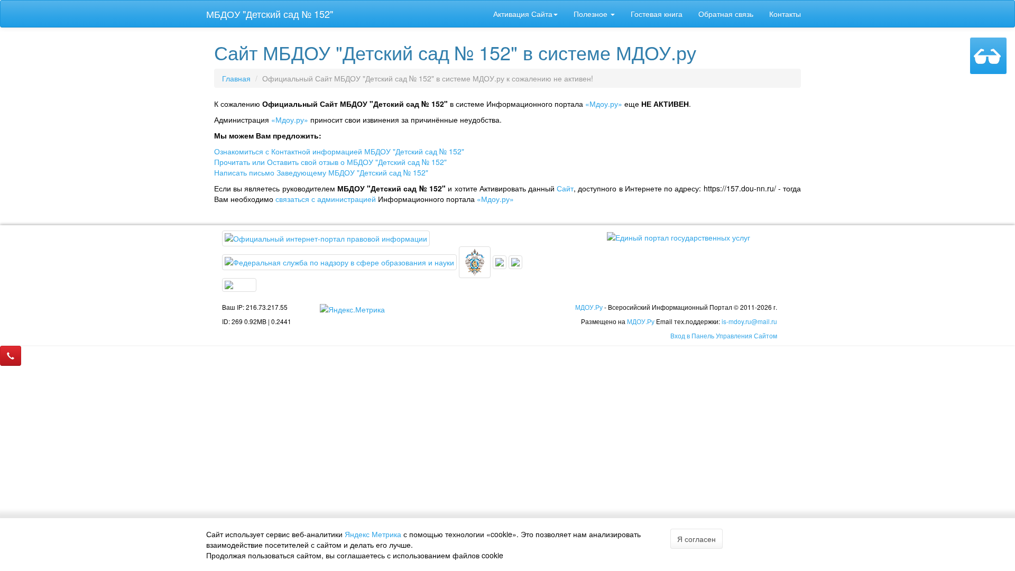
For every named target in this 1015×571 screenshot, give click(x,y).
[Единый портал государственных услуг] (678, 236)
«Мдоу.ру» (603, 103)
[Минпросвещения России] (476, 261)
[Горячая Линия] (10, 356)
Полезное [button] (592, 13)
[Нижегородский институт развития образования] (515, 261)
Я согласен (696, 538)
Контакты (785, 13)
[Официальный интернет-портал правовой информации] (326, 237)
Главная (236, 78)
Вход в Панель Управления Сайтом (723, 335)
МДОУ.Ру (589, 306)
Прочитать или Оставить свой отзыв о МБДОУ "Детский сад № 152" (330, 161)
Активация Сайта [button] (522, 13)
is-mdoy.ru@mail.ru (749, 321)
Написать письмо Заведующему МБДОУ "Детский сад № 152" (321, 172)
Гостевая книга (656, 13)
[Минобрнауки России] (501, 261)
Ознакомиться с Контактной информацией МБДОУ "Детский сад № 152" (339, 151)
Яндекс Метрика (373, 534)
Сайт (565, 188)
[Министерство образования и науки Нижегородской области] (239, 284)
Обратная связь (725, 13)
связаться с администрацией (325, 199)
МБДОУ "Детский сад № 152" (269, 14)
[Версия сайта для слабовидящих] (988, 56)
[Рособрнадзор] (340, 261)
